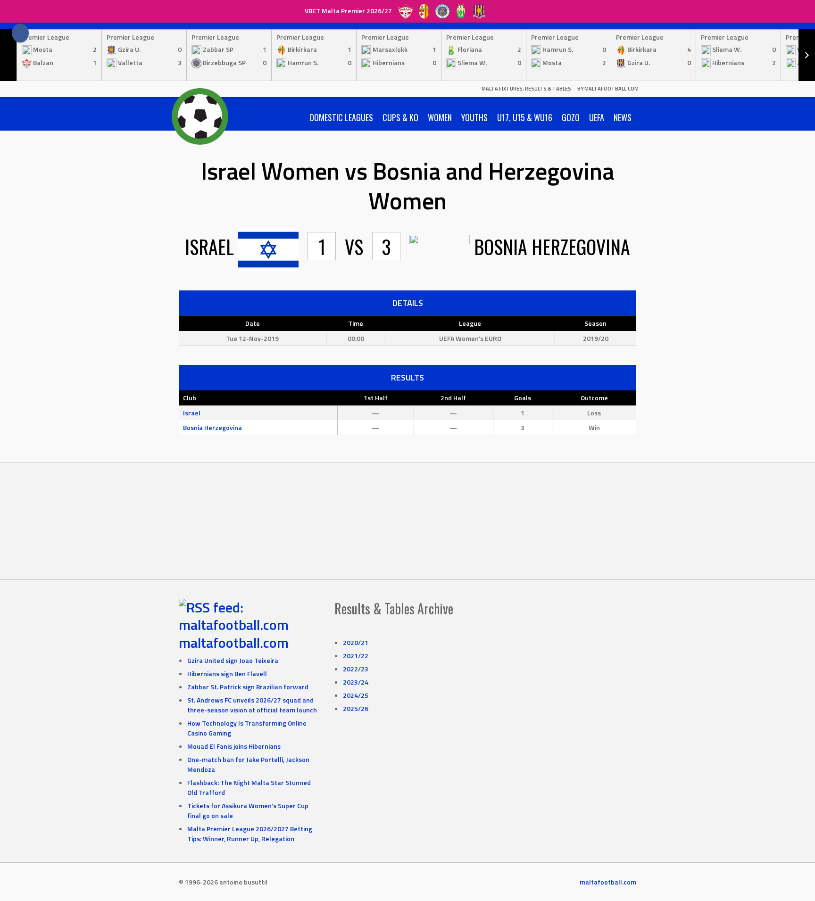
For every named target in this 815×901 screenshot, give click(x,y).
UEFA (596, 117)
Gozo (571, 117)
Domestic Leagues (341, 117)
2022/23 (355, 669)
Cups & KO (400, 117)
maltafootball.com (234, 642)
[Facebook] (20, 33)
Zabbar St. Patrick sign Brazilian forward (247, 687)
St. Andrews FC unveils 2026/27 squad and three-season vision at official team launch (252, 705)
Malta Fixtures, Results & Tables (526, 88)
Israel (191, 413)
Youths (474, 117)
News (623, 117)
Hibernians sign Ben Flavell (227, 673)
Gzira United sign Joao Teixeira (232, 660)
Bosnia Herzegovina (212, 427)
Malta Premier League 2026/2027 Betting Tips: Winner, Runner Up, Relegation (249, 833)
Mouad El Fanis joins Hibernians (234, 746)
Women (440, 117)
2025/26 (355, 708)
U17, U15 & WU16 (524, 117)
